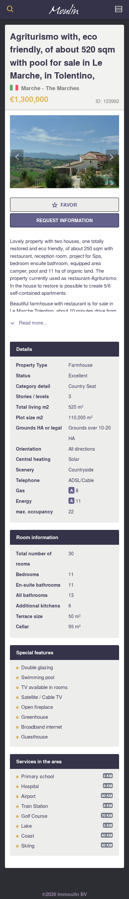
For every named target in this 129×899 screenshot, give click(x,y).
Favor (64, 205)
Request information (64, 220)
